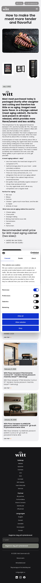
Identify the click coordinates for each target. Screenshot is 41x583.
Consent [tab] (7, 258)
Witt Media (20, 482)
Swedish (20, 524)
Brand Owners (20, 502)
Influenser (20, 509)
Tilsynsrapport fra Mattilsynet (20, 567)
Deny (20, 328)
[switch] (36, 295)
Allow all (20, 316)
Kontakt (20, 479)
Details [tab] (20, 258)
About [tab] (34, 258)
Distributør (20, 506)
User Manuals (20, 485)
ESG (20, 476)
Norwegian (20, 527)
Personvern (20, 558)
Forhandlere (20, 499)
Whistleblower (20, 563)
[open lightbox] (7, 69)
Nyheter (20, 466)
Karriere (20, 470)
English (20, 517)
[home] (6, 8)
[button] (36, 8)
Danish (20, 520)
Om (20, 473)
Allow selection (20, 322)
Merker (20, 463)
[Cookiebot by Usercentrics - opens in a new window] (30, 253)
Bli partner (20, 496)
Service (20, 488)
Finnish (20, 530)
